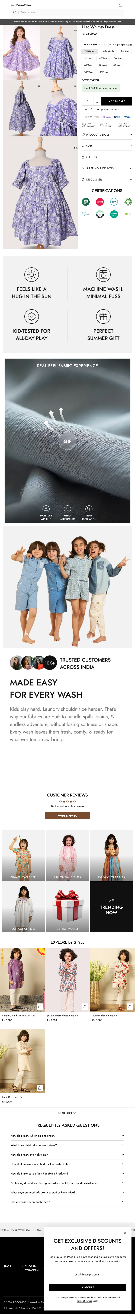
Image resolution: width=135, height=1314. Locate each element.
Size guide (126, 45)
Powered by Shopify (38, 1302)
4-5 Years (103, 58)
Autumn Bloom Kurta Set (104, 1015)
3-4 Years (88, 58)
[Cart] (120, 4)
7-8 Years (103, 65)
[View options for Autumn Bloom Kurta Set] (130, 1006)
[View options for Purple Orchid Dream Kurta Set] (40, 1006)
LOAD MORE (65, 1113)
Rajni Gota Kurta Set (12, 1097)
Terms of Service (84, 1300)
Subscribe (87, 1287)
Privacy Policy (109, 1297)
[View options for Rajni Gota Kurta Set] (40, 1088)
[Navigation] (14, 4)
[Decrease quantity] (96, 102)
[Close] (125, 1233)
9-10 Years (88, 72)
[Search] (67, 12)
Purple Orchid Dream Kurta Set (18, 1015)
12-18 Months (90, 51)
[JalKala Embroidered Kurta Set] (67, 980)
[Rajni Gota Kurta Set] (22, 1061)
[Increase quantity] (96, 99)
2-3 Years (125, 51)
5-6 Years (118, 58)
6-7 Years (88, 65)
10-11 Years (104, 72)
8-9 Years (117, 65)
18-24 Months (108, 51)
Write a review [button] (67, 816)
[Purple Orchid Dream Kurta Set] (22, 980)
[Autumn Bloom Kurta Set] (112, 980)
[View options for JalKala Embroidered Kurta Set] (85, 1006)
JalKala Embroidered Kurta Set (62, 1015)
